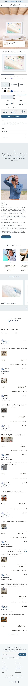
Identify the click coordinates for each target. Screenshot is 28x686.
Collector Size (5, 666)
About (3, 662)
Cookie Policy (18, 671)
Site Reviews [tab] (4, 329)
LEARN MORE (6, 236)
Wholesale (17, 662)
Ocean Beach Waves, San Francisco (8, 303)
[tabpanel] (14, 488)
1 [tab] (7, 74)
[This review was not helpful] (25, 364)
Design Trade (18, 664)
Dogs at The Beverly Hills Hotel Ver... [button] (22, 387)
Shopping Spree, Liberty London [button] (21, 417)
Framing (3, 664)
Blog (16, 670)
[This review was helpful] (22, 364)
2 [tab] (20, 74)
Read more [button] (25, 550)
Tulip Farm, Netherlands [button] (22, 445)
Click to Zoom (15, 76)
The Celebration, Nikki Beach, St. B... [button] (22, 533)
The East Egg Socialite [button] (23, 474)
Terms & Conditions (19, 666)
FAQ (3, 671)
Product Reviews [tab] (14, 329)
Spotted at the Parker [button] (23, 360)
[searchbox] (7, 333)
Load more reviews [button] (14, 634)
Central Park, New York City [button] (22, 597)
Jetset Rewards (5, 668)
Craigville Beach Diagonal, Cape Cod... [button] (22, 626)
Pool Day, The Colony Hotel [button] (22, 504)
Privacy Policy (18, 668)
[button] (3, 5)
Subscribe (22, 654)
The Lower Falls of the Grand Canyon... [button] (22, 566)
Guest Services (5, 670)
